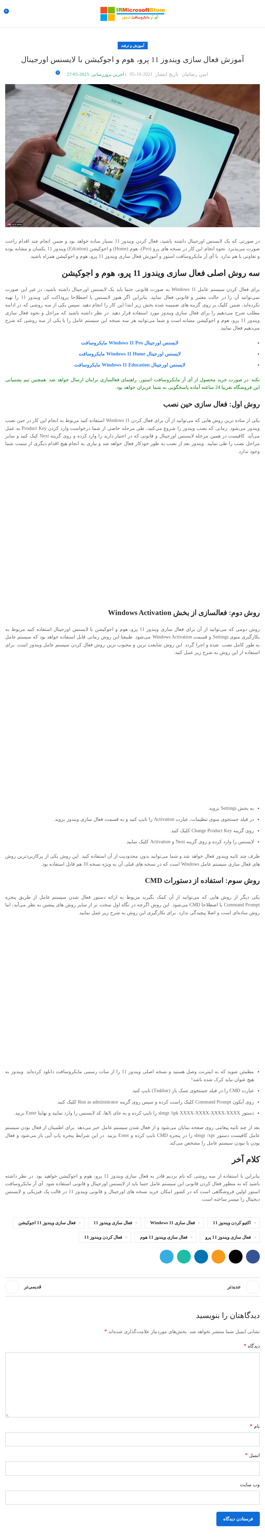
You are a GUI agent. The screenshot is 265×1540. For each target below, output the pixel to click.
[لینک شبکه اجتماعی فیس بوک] (253, 1257)
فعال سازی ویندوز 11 (113, 1222)
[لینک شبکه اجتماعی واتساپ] (184, 1257)
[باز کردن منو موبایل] (257, 14)
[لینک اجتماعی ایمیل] (218, 1257)
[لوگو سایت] (132, 13)
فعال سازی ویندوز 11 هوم (163, 1237)
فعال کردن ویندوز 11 (103, 1237)
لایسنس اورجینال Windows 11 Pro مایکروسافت (129, 342)
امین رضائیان (195, 74)
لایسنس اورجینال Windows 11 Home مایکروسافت (130, 353)
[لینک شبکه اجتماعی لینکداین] (201, 1257)
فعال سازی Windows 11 (172, 1222)
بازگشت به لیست (132, 1287)
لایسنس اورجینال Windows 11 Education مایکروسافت (129, 365)
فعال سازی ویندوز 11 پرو (228, 1237)
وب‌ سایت (250, 1484)
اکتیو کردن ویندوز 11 (232, 1222)
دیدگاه (252, 1346)
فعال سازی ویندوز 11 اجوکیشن (47, 1222)
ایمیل (252, 1455)
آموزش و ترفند (132, 45)
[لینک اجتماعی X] (236, 1257)
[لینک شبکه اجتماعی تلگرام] (167, 1257)
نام (255, 1426)
